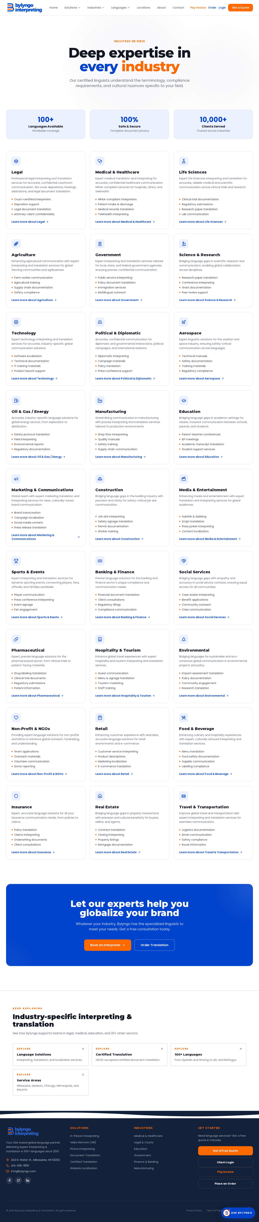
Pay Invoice (198, 8)
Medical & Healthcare (148, 1136)
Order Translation (154, 945)
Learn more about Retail (112, 774)
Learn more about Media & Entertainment (208, 539)
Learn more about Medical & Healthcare (123, 222)
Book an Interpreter (105, 945)
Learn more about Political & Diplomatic (123, 378)
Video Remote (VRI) (83, 1142)
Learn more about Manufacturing (118, 457)
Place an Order (225, 1184)
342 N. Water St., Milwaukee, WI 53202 (35, 1160)
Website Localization (83, 1168)
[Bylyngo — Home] (24, 7)
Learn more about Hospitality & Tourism (123, 696)
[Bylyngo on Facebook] (9, 1180)
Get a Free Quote (225, 1151)
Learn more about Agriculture (32, 300)
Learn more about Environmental (202, 696)
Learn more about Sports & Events (35, 617)
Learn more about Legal (28, 222)
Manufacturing (144, 1168)
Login (222, 8)
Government (142, 1155)
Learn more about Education (199, 457)
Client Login (225, 1162)
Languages (119, 8)
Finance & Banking (146, 1162)
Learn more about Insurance (31, 852)
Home (53, 8)
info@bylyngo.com (23, 1171)
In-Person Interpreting (84, 1136)
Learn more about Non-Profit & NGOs (37, 774)
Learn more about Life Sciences (201, 222)
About (161, 8)
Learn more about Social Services (202, 617)
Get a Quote (240, 8)
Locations (143, 8)
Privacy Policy (194, 1210)
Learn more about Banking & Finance (120, 617)
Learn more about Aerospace (199, 378)
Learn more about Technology (33, 378)
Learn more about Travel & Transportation (209, 852)
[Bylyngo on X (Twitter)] (18, 1180)
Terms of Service (215, 1210)
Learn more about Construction (117, 539)
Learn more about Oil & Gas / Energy (37, 457)
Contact (178, 8)
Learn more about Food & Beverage (203, 774)
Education (140, 1149)
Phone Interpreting (82, 1149)
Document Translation (85, 1155)
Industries (94, 8)
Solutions (70, 8)
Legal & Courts (143, 1142)
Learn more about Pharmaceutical (36, 696)
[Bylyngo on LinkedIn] (27, 1180)
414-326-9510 (20, 1165)
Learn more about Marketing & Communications (33, 537)
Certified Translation (83, 1162)
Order (212, 8)
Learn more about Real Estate (116, 852)
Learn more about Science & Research (205, 300)
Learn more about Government (117, 300)
